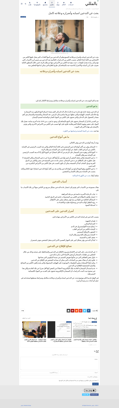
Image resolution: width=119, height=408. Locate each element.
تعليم (52, 5)
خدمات (71, 5)
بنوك (58, 5)
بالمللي (22, 405)
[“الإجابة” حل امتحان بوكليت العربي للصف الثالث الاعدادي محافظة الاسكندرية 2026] (59, 329)
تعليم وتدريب (23, 16)
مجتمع (45, 5)
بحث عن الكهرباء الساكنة (81, 175)
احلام (64, 5)
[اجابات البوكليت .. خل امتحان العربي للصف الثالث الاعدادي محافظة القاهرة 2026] (34, 329)
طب (29, 5)
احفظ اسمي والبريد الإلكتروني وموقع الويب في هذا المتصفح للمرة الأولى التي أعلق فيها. (78, 380)
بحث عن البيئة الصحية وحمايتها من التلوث (78, 131)
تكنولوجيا (37, 5)
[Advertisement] (59, 87)
